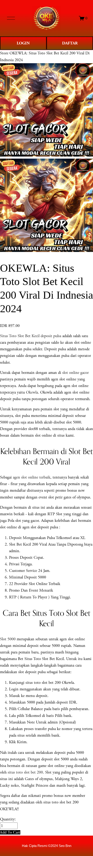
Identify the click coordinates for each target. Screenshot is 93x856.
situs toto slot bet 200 (25, 772)
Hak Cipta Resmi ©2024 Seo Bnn (46, 846)
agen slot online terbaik (31, 477)
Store (4, 53)
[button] (10, 832)
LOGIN (23, 43)
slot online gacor (75, 372)
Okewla (32, 392)
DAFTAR (70, 43)
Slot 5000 (8, 639)
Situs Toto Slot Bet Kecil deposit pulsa (30, 336)
